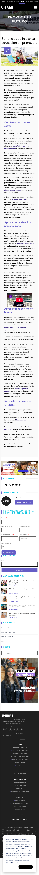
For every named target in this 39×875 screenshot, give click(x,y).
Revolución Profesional (8, 632)
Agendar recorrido (20, 803)
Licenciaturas (20, 785)
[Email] (16, 484)
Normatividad (20, 773)
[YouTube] (21, 729)
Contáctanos (20, 806)
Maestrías (20, 788)
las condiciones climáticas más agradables (17, 327)
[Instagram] (6, 729)
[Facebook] (3, 729)
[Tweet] (10, 484)
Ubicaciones (20, 815)
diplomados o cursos (12, 190)
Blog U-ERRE (20, 762)
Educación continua (20, 791)
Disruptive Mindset (7, 636)
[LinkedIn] (14, 729)
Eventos (20, 765)
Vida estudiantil (20, 771)
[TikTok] (10, 729)
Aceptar (25, 867)
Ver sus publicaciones (23, 502)
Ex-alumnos (20, 812)
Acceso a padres (20, 753)
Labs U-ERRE (20, 768)
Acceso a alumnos (20, 750)
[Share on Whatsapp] (20, 484)
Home (17, 26)
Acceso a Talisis (20, 747)
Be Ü (2, 641)
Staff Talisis (18, 497)
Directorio (20, 809)
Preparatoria (20, 782)
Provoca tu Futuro (6, 628)
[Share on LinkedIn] (13, 484)
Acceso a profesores (20, 756)
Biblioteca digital (20, 759)
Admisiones (20, 800)
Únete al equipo (18, 819)
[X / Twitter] (17, 729)
